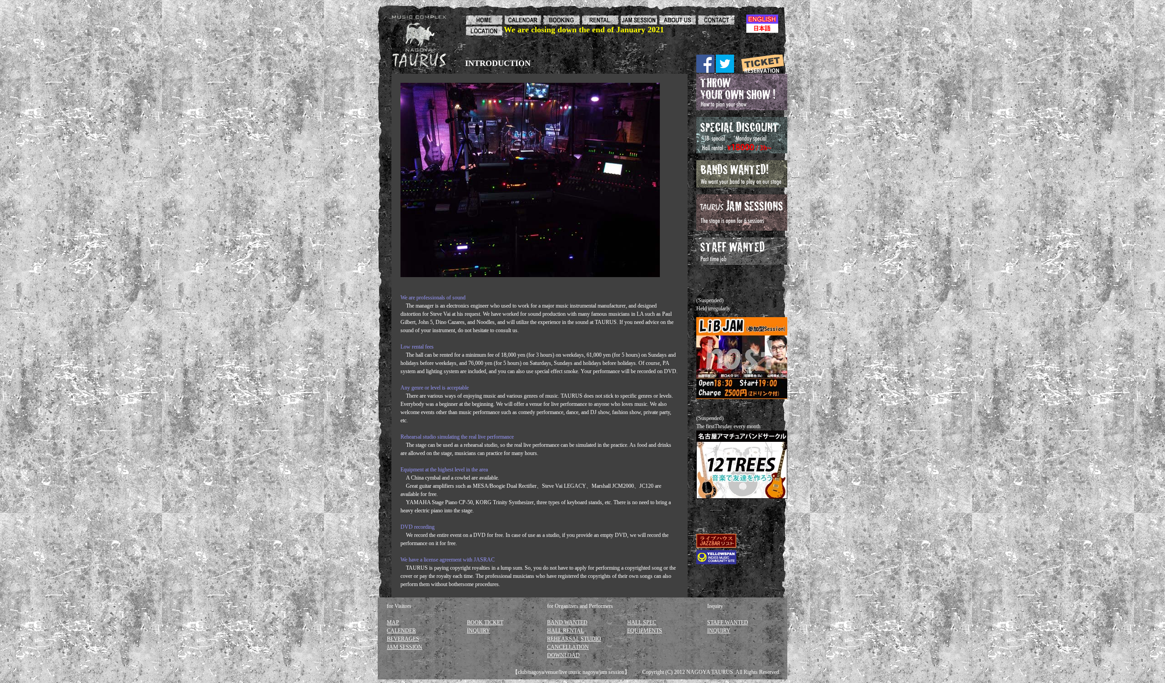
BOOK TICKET (485, 622)
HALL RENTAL (565, 630)
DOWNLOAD (563, 655)
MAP (393, 622)
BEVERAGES (403, 639)
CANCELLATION (568, 647)
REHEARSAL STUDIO (574, 639)
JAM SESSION (404, 647)
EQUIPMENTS (644, 630)
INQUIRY (478, 630)
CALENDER (401, 630)
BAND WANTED (567, 622)
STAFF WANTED (727, 622)
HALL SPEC (641, 622)
